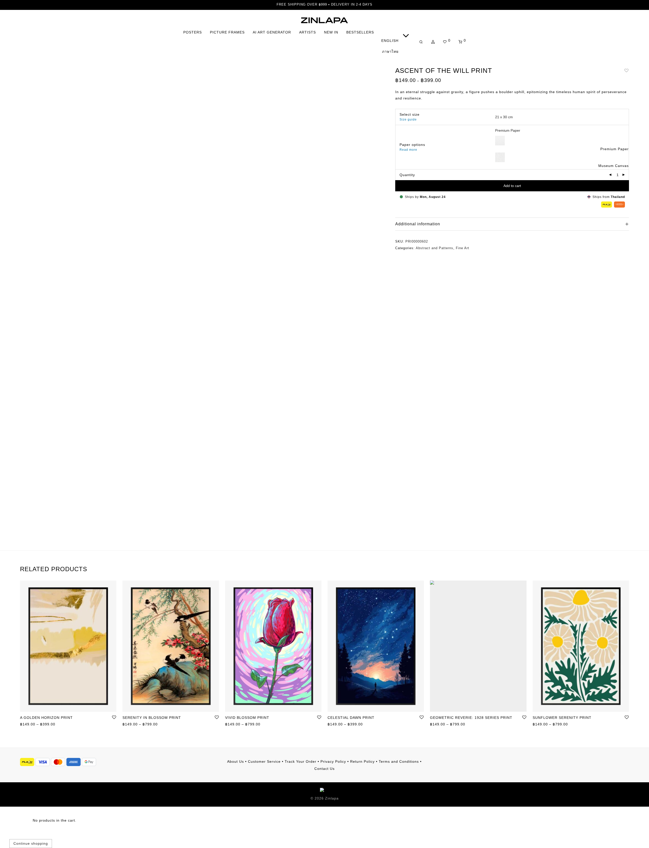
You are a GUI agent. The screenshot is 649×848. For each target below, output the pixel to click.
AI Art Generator (272, 32)
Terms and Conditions (399, 761)
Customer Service (264, 761)
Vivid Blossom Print (247, 718)
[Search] (421, 42)
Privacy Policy (333, 761)
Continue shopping (30, 843)
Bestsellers (360, 32)
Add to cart (512, 186)
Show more (27, 725)
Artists (307, 32)
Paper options (412, 145)
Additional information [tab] (417, 224)
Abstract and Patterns (434, 248)
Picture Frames (227, 32)
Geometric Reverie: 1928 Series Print (471, 718)
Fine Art (462, 248)
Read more (408, 149)
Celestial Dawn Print (351, 718)
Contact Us (324, 769)
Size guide (408, 119)
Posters (192, 32)
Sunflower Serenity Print (562, 718)
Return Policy (362, 761)
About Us (235, 761)
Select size (410, 114)
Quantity (407, 175)
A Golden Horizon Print (46, 718)
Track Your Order (300, 761)
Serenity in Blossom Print (151, 718)
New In (331, 32)
